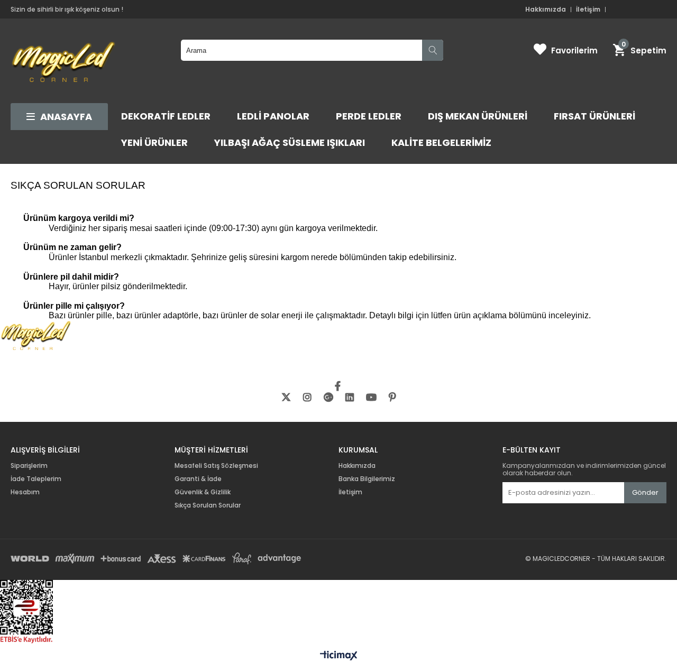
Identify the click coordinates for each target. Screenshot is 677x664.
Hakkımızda (545, 9)
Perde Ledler (368, 116)
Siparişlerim (29, 465)
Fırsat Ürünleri (594, 116)
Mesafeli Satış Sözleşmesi (216, 465)
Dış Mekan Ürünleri (477, 116)
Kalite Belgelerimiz (441, 142)
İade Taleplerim (36, 479)
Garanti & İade (199, 479)
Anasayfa (66, 116)
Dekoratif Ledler (166, 116)
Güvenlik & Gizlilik (203, 492)
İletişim (588, 9)
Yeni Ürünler (154, 142)
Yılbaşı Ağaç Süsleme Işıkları (289, 142)
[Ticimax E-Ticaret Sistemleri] (339, 656)
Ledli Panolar (273, 116)
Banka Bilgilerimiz (366, 479)
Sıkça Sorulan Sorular (208, 505)
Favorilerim (574, 50)
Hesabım (25, 492)
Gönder (645, 492)
